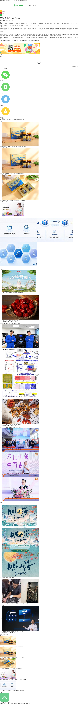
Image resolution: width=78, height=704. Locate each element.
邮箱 (26, 0)
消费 (20, 0)
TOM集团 (2, 702)
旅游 (9, 0)
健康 (18, 0)
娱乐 (5, 0)
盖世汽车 (1, 398)
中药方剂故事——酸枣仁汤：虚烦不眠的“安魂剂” (11, 424)
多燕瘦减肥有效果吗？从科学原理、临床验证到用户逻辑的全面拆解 (13, 200)
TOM (1, 121)
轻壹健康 (4, 321)
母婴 (12, 0)
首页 (1, 0)
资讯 (3, 0)
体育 (7, 0)
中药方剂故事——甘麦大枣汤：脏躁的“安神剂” (11, 320)
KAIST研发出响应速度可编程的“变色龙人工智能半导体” (10, 323)
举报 (1, 56)
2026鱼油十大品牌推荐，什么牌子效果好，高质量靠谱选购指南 (12, 173)
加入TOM (9, 702)
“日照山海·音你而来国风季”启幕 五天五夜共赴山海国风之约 (11, 503)
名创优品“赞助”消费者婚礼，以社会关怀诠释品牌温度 (12, 292)
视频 (14, 0)
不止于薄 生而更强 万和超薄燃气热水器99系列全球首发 (10, 427)
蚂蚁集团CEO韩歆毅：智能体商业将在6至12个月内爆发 (13, 631)
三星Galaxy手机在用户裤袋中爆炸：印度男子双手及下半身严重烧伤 (15, 603)
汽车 (22, 0)
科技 (24, 0)
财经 (16, 0)
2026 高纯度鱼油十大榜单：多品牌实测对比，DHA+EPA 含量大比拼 (13, 146)
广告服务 (5, 702)
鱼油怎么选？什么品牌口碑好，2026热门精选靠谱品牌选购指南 (12, 119)
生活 (10, 0)
